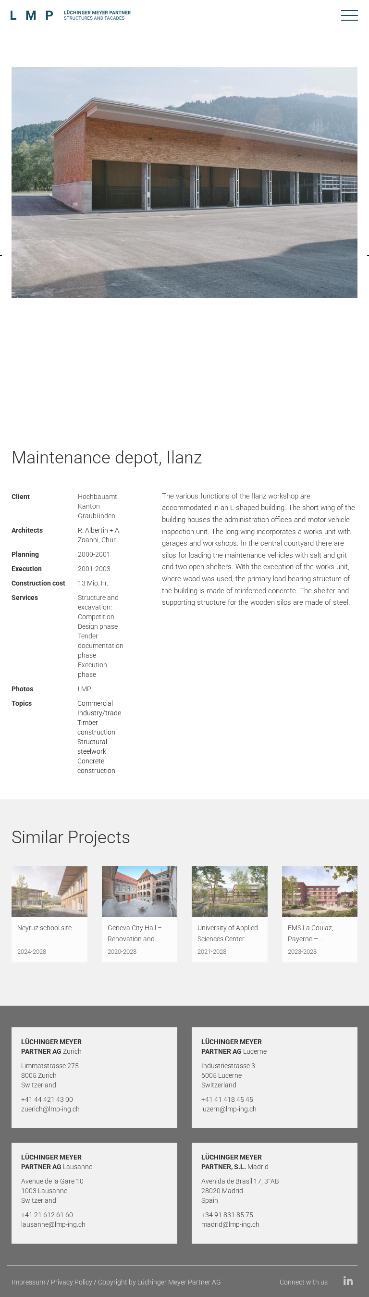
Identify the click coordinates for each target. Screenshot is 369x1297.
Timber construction (96, 727)
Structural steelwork (92, 746)
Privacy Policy (71, 1282)
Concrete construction (96, 765)
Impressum (28, 1282)
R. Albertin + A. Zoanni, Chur (99, 535)
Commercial (95, 703)
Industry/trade (99, 713)
